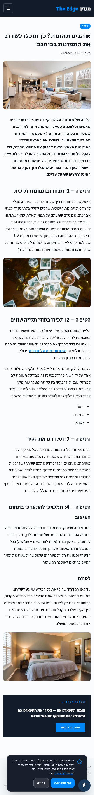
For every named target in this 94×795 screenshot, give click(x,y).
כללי (85, 26)
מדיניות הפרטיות (63, 773)
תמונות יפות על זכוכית (47, 351)
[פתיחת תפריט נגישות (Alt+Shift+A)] (84, 785)
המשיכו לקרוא (70, 727)
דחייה (41, 783)
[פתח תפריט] (8, 8)
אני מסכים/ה (62, 783)
